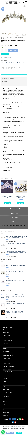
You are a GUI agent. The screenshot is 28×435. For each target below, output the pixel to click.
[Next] (24, 17)
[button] (2, 2)
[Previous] (3, 17)
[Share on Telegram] (20, 68)
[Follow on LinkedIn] (13, 422)
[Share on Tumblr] (17, 68)
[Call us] (20, 419)
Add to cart (13, 50)
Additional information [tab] (8, 78)
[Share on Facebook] (5, 68)
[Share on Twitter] (7, 68)
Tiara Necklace (22, 62)
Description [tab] (5, 76)
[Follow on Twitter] (15, 419)
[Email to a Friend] (10, 68)
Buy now (5, 54)
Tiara (10, 37)
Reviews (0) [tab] (4, 81)
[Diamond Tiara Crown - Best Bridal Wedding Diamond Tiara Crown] (11, 2)
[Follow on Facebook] (10, 419)
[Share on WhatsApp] (2, 68)
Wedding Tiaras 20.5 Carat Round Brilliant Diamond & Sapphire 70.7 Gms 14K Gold (7, 195)
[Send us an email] (18, 419)
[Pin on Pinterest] (12, 68)
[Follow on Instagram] (13, 419)
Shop (7, 37)
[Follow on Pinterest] (22, 419)
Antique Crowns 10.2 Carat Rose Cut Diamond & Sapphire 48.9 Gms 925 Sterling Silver (20, 195)
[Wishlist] (23, 2)
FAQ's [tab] (3, 84)
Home (2, 37)
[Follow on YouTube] (15, 422)
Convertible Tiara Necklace (11, 62)
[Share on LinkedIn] (15, 68)
